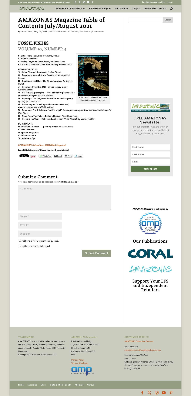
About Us (79, 385)
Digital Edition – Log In (60, 385)
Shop (135, 8)
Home (170, 2)
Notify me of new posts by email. (36, 246)
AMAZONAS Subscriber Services (139, 341)
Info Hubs (120, 8)
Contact (90, 385)
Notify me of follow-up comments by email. (40, 241)
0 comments (98, 31)
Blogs (98, 8)
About (154, 8)
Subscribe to (69, 8)
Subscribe (32, 385)
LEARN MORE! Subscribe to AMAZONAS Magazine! (42, 145)
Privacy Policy (77, 360)
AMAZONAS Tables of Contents (63, 31)
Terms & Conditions (79, 363)
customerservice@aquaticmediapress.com (142, 350)
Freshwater (85, 31)
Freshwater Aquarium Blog (153, 2)
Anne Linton (26, 31)
